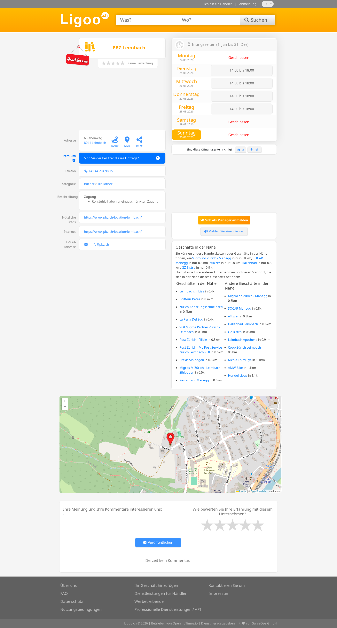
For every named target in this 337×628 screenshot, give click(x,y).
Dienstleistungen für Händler (160, 593)
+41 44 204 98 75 (101, 171)
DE (266, 4)
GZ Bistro (188, 267)
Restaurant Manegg (194, 380)
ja (242, 149)
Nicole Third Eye (240, 360)
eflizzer (214, 263)
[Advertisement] (113, 101)
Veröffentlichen (160, 542)
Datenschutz (71, 601)
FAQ (64, 593)
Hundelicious (237, 375)
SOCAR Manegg (239, 308)
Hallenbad (249, 263)
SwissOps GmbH (264, 623)
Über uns (68, 585)
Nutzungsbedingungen (81, 609)
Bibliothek (105, 184)
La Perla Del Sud (191, 319)
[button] (170, 439)
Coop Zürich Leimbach (244, 347)
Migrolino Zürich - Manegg (211, 258)
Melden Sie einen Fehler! (226, 231)
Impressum (219, 593)
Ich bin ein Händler (218, 4)
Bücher (89, 184)
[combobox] (147, 20)
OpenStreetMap (259, 491)
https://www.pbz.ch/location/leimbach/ (113, 217)
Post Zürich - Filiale (193, 339)
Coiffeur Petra (189, 299)
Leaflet (243, 491)
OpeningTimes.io (185, 623)
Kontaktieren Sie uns (227, 585)
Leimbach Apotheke (242, 339)
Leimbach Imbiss (191, 291)
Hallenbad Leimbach (243, 324)
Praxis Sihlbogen (191, 360)
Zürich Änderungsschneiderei (201, 307)
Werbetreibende (149, 601)
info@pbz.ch (100, 244)
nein (256, 149)
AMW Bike (235, 368)
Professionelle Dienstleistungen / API (167, 609)
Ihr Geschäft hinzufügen (156, 585)
